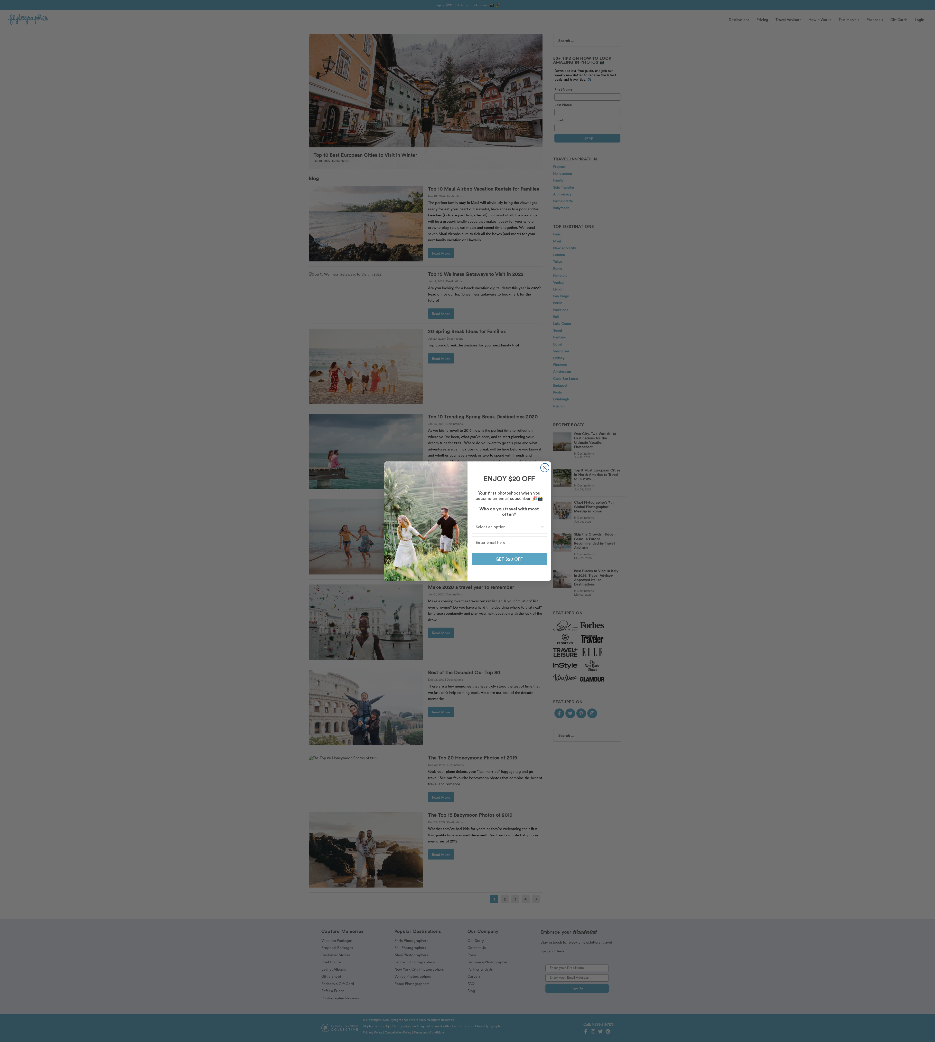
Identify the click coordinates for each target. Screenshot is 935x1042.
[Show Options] (542, 527)
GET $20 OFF (509, 559)
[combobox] (508, 527)
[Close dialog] (545, 467)
